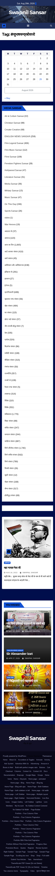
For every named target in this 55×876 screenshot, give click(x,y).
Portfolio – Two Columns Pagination (26, 836)
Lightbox (39, 802)
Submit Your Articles (18, 859)
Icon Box (45, 798)
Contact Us (27, 771)
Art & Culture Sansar (14, 116)
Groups (40, 775)
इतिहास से (8, 272)
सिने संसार (9, 461)
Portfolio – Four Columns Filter (26, 813)
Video (32, 871)
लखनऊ (7, 394)
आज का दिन (9, 245)
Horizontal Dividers (33, 798)
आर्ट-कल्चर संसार (11, 251)
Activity (47, 760)
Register (31, 848)
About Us (12, 760)
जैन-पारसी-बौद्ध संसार (13, 326)
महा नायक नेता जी (12, 567)
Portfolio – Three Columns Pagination (26, 829)
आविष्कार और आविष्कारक (14, 265)
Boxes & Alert (8, 767)
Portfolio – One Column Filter (13, 821)
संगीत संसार (9, 428)
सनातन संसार (10, 434)
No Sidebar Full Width (21, 810)
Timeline (44, 867)
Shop (33, 856)
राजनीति (8, 373)
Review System (41, 848)
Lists (45, 802)
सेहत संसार (9, 482)
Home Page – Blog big (34, 783)
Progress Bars (41, 844)
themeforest (37, 859)
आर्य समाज (9, 258)
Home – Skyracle (20, 779)
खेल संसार (8, 306)
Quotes (23, 848)
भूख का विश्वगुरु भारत (43, 871)
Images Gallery (17, 802)
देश (6, 333)
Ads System (8, 764)
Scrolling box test (22, 856)
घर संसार (8, 312)
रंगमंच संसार (9, 367)
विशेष (7, 407)
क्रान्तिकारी (9, 292)
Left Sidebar (29, 802)
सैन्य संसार (9, 489)
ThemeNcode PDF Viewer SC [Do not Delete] (22, 867)
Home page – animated (37, 779)
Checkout (9, 771)
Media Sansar (11, 184)
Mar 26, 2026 (14, 712)
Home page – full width (40, 790)
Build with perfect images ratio (26, 767)
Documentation (9, 775)
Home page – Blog (17, 783)
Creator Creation (12, 130)
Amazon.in (45, 764)
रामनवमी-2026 (14, 708)
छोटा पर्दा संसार (10, 319)
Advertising (35, 764)
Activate (39, 760)
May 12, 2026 (14, 631)
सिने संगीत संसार (11, 455)
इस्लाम (7, 279)
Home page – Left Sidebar (14, 794)
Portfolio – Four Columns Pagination (26, 817)
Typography (24, 871)
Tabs (29, 859)
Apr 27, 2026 (14, 658)
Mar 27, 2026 (14, 685)
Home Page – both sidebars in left (17, 790)
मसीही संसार (9, 353)
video (7, 218)
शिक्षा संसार (9, 421)
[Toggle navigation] (28, 26)
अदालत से (8, 231)
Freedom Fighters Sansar (16, 163)
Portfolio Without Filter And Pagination (20, 844)
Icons (8, 802)
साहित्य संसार (10, 441)
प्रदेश (7, 340)
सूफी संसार (9, 475)
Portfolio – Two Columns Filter (26, 833)
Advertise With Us (22, 764)
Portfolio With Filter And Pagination (27, 840)
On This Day (10, 204)
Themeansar (47, 756)
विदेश (7, 400)
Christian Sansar (12, 123)
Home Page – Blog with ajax (15, 787)
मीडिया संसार (9, 360)
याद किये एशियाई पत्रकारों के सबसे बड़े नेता (25, 625)
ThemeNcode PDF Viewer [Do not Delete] (26, 863)
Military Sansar (12, 191)
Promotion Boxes (12, 848)
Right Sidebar (9, 852)
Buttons (42, 767)
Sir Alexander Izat (19, 654)
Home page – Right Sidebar (14, 798)
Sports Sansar (11, 211)
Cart (48, 767)
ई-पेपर (7, 285)
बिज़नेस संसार (10, 346)
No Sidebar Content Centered (36, 806)
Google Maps (31, 775)
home (10, 779)
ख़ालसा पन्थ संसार (12, 299)
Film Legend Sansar (14, 143)
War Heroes (10, 224)
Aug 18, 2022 (12, 573)
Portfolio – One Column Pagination (38, 821)
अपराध (7, 238)
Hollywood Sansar (13, 170)
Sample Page (21, 852)
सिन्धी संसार (9, 468)
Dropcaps (20, 775)
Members (9, 806)
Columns (18, 771)
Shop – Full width (42, 856)
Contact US (37, 771)
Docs (46, 771)
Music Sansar (11, 197)
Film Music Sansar (13, 150)
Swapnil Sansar (27, 12)
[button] (51, 26)
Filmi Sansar (10, 157)
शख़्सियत (8, 414)
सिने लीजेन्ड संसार (11, 448)
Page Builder (35, 810)
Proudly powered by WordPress (15, 756)
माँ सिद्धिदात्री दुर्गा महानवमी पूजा (22, 681)
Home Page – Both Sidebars (38, 787)
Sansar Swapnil (32, 631)
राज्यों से (8, 380)
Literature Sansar (13, 177)
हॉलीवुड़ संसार (10, 495)
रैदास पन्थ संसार (11, 387)
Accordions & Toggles (26, 760)
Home (5, 760)
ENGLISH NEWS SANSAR (17, 136)
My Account (19, 806)
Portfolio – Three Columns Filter (26, 825)
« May (7, 98)
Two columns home (11, 871)
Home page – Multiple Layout (37, 794)
